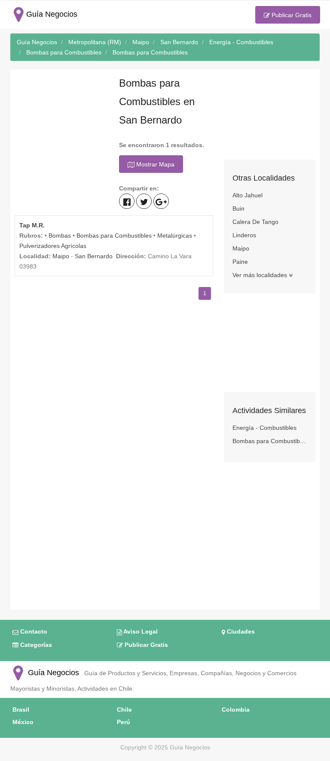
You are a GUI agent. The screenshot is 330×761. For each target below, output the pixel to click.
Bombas (60, 235)
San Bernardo (94, 256)
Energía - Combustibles (264, 427)
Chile (124, 709)
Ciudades (240, 631)
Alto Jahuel (247, 195)
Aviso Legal (140, 631)
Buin (238, 208)
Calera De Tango (255, 221)
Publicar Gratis (291, 15)
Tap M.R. (32, 225)
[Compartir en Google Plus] (161, 201)
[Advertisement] (60, 117)
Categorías (35, 644)
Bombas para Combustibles (114, 235)
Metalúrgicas (174, 235)
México (23, 722)
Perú (123, 722)
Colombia (236, 709)
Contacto (32, 631)
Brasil (20, 709)
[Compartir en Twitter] (144, 201)
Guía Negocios (52, 672)
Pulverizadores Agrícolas (52, 245)
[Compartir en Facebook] (126, 201)
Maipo (60, 256)
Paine (240, 261)
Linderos (244, 235)
